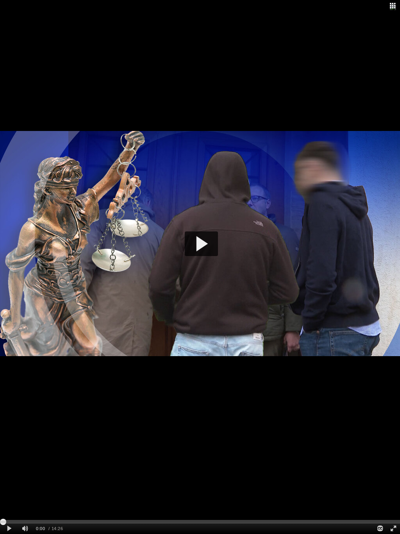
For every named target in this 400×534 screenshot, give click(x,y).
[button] (201, 243)
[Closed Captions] (379, 528)
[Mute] (25, 528)
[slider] (200, 521)
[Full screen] (393, 528)
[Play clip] (9, 528)
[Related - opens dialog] (392, 6)
